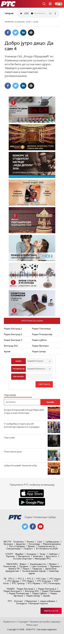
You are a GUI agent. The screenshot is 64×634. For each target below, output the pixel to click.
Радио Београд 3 (13, 340)
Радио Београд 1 (13, 328)
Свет (39, 541)
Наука (26, 568)
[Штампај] (31, 33)
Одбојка (53, 554)
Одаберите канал (35, 361)
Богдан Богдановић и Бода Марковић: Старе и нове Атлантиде (24, 411)
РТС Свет (41, 578)
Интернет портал (38, 603)
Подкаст (28, 548)
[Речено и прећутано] (32, 248)
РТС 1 (11, 578)
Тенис (42, 554)
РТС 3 (30, 578)
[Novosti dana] (32, 110)
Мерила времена (52, 544)
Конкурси (21, 603)
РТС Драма (13, 581)
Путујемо (23, 566)
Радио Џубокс (39, 340)
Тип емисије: (19, 369)
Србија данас (52, 541)
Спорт (9, 554)
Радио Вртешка (40, 345)
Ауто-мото (51, 556)
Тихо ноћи (9, 437)
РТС (10, 601)
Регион (30, 541)
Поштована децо (13, 451)
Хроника (8, 544)
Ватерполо (24, 556)
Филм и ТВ (14, 568)
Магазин (12, 564)
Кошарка (31, 554)
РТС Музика (34, 583)
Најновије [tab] (10, 395)
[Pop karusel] (32, 220)
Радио (11, 588)
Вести (7, 541)
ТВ (4, 578)
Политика (18, 541)
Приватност (9, 621)
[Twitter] (15, 33)
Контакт (18, 601)
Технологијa (9, 566)
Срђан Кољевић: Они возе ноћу (20, 465)
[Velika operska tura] (32, 137)
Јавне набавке (47, 601)
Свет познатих (39, 566)
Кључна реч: (18, 377)
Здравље (55, 566)
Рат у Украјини (17, 546)
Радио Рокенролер (42, 334)
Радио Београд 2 (13, 334)
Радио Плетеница (41, 328)
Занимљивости (38, 564)
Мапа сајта (51, 610)
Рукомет (10, 556)
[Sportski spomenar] (32, 303)
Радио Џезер (39, 351)
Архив (7, 351)
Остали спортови (22, 558)
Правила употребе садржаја (45, 621)
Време (31, 546)
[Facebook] (8, 33)
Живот (23, 564)
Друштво (21, 544)
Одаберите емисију (36, 369)
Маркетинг (31, 601)
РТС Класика (44, 581)
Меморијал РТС (43, 558)
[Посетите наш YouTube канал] (40, 526)
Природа (37, 568)
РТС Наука (55, 578)
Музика (53, 564)
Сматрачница (13, 548)
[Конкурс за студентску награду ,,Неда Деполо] (32, 165)
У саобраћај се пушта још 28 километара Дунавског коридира (21, 425)
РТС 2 (21, 578)
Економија (34, 544)
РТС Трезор (18, 583)
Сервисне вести (46, 546)
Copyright (23, 621)
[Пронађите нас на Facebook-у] (33, 526)
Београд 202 (11, 345)
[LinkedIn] (23, 33)
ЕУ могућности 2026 (47, 548)
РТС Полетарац (51, 583)
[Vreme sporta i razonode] (32, 275)
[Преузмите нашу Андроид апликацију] (32, 502)
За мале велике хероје (34, 571)
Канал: (18, 361)
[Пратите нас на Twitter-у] (25, 526)
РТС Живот (28, 581)
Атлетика (38, 556)
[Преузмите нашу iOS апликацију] (32, 493)
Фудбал (19, 554)
